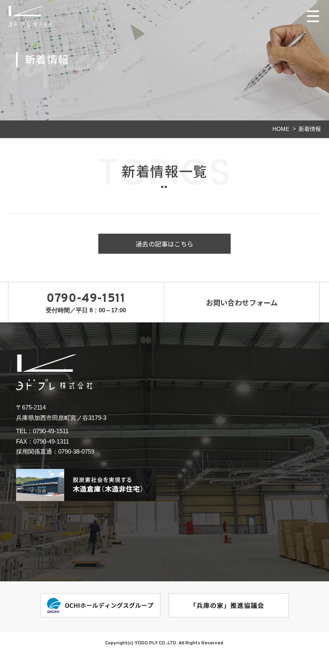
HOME (280, 129)
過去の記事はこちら (164, 244)
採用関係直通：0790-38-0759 (55, 451)
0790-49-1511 (86, 299)
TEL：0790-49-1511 (42, 431)
